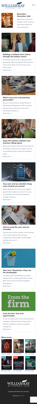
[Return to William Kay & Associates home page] (13, 5)
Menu (34, 5)
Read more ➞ (18, 70)
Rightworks (21, 395)
